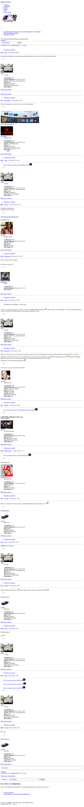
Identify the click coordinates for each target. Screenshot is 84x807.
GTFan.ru (6, 5)
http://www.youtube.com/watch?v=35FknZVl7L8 (13, 688)
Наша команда (8, 794)
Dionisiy (6, 204)
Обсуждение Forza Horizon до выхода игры (16, 39)
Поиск (6, 9)
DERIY (6, 405)
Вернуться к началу (6, 89)
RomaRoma (7, 256)
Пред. (3, 767)
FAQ (5, 10)
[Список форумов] (10, 21)
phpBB (9, 802)
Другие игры (18, 31)
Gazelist (6, 498)
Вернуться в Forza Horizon (8, 776)
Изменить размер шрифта (11, 33)
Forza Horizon (37, 31)
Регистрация (7, 12)
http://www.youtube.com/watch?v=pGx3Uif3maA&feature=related (16, 165)
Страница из (14, 45)
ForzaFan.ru (7, 6)
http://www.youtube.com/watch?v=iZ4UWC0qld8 (13, 680)
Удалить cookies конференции (21, 794)
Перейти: (4, 779)
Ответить (3, 40)
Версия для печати (9, 34)
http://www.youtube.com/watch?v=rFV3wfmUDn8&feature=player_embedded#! (19, 410)
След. (6, 767)
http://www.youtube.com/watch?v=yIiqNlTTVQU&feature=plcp (16, 455)
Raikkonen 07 (7, 450)
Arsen (5, 52)
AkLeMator (7, 100)
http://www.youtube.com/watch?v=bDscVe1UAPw (13, 684)
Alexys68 (6, 351)
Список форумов (8, 31)
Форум (6, 7)
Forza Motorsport (27, 31)
